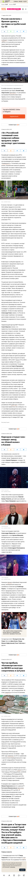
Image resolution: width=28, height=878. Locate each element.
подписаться (14, 116)
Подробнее (12, 867)
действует (14, 404)
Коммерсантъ (6, 163)
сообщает (4, 40)
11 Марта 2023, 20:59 (6, 15)
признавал (13, 92)
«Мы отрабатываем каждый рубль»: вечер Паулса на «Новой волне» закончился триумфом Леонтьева (12, 632)
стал (24, 857)
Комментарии (14, 124)
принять (22, 869)
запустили (21, 788)
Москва (11, 4)
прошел (9, 582)
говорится (8, 692)
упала (19, 770)
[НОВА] (13, 9)
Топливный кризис (5, 422)
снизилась (10, 756)
